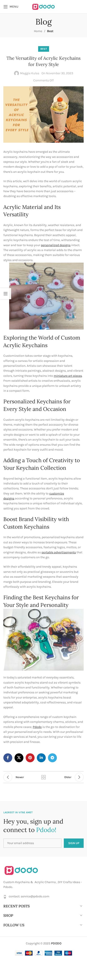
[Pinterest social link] (30, 757)
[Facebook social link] (7, 757)
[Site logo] (43, 6)
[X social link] (18, 757)
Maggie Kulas (29, 73)
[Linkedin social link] (41, 757)
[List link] (43, 896)
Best (50, 31)
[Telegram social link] (52, 757)
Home (38, 31)
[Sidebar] (5, 293)
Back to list (43, 777)
